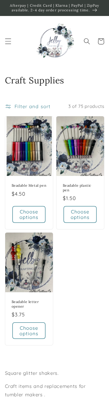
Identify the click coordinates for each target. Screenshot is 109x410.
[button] (8, 41)
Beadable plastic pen (77, 187)
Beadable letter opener (25, 304)
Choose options (29, 214)
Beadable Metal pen (29, 185)
